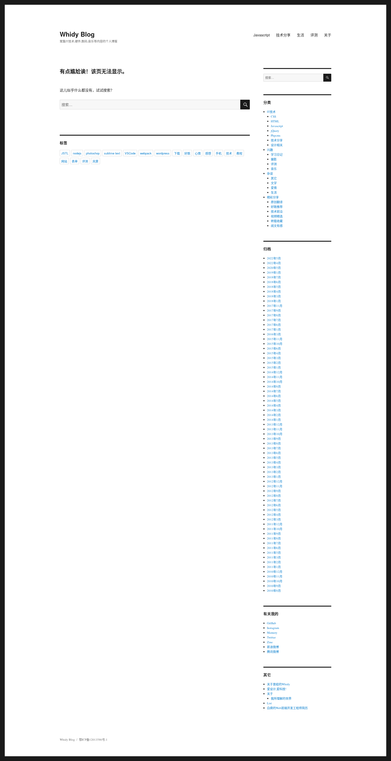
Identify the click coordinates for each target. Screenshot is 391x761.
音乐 (274, 169)
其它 (274, 178)
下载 (177, 153)
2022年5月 (274, 258)
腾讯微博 (273, 652)
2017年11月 (274, 306)
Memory (272, 633)
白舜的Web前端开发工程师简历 (287, 708)
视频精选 (277, 216)
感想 (208, 153)
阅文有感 (277, 226)
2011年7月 (274, 543)
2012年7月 (274, 500)
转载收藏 (277, 221)
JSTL (64, 153)
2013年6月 (274, 453)
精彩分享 (273, 197)
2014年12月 (274, 372)
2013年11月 (274, 429)
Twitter (271, 637)
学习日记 (277, 154)
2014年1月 (274, 420)
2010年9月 (274, 586)
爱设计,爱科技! (276, 689)
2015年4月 (274, 353)
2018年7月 (274, 277)
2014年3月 (274, 410)
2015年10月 (274, 344)
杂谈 (270, 173)
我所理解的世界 (281, 698)
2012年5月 (274, 510)
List (269, 703)
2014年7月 (274, 391)
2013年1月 (274, 477)
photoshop (93, 153)
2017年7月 (274, 320)
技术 (229, 153)
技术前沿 (277, 211)
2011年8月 (274, 538)
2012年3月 (274, 519)
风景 (95, 161)
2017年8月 (274, 315)
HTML (275, 121)
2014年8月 (274, 386)
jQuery (275, 131)
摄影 (274, 159)
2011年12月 (274, 524)
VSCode (130, 153)
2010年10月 (274, 581)
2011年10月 (274, 529)
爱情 (274, 188)
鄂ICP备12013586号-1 (93, 739)
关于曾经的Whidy (278, 684)
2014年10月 (274, 382)
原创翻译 (277, 202)
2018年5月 (274, 287)
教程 (239, 153)
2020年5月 (274, 268)
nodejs (77, 153)
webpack (146, 153)
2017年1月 (274, 329)
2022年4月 (274, 263)
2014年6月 (274, 396)
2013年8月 (274, 443)
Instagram (273, 628)
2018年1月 (274, 301)
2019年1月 (274, 272)
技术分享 (283, 35)
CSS (273, 116)
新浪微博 (273, 647)
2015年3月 (274, 358)
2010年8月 (274, 590)
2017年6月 (274, 325)
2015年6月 (274, 348)
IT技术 (271, 112)
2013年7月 (274, 448)
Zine (270, 642)
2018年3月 (274, 296)
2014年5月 (274, 401)
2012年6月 (274, 505)
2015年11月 (274, 339)
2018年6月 (274, 282)
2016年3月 (274, 334)
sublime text (112, 153)
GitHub (271, 623)
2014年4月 (274, 405)
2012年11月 (274, 486)
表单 (75, 161)
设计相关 (277, 145)
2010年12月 (274, 572)
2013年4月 (274, 462)
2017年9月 (274, 310)
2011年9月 (274, 534)
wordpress (162, 153)
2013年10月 (274, 434)
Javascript (261, 35)
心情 (198, 153)
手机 (219, 153)
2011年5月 (274, 553)
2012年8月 (274, 496)
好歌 (187, 153)
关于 (327, 35)
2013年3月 (274, 467)
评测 (314, 35)
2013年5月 (274, 458)
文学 (274, 183)
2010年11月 (274, 576)
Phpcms (275, 135)
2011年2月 (274, 562)
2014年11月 (274, 377)
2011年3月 (274, 557)
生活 (300, 35)
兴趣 (270, 150)
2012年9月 (274, 491)
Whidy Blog (77, 34)
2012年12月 (274, 481)
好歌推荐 (277, 207)
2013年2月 (274, 472)
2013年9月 (274, 439)
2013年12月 (274, 424)
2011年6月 (274, 548)
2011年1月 (274, 567)
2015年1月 (274, 367)
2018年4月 (274, 291)
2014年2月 (274, 415)
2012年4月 (274, 515)
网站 (64, 161)
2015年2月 (274, 363)
